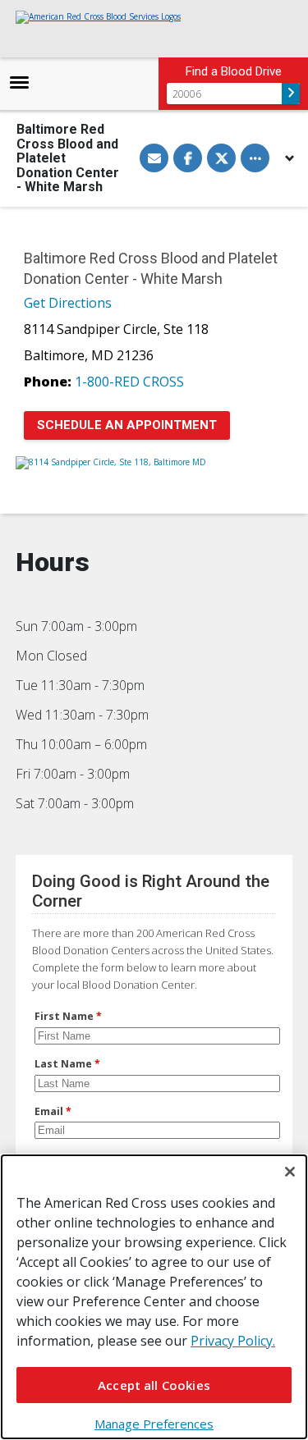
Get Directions (68, 303)
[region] (154, 1297)
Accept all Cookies (154, 1385)
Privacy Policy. (233, 1341)
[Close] (290, 1172)
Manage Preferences (154, 1423)
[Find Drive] (291, 93)
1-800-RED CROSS (129, 382)
